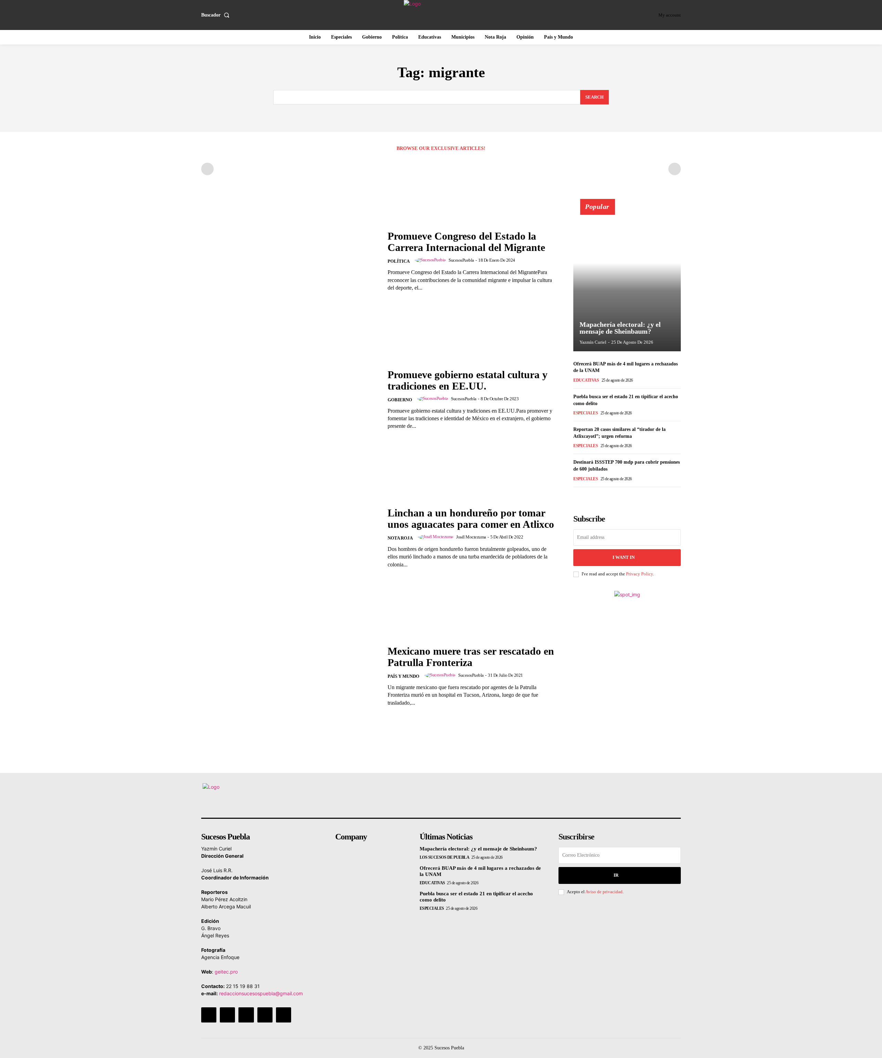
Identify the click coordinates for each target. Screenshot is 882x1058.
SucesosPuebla (461, 260)
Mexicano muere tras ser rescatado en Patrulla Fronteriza (471, 656)
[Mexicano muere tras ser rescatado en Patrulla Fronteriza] (290, 676)
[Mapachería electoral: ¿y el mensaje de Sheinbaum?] (627, 278)
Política (399, 261)
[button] (216, 15)
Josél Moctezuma (471, 537)
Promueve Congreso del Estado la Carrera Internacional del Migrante (466, 241)
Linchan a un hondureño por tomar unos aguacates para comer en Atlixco (471, 518)
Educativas (586, 380)
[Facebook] (208, 1014)
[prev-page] (207, 169)
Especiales (585, 413)
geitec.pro (226, 972)
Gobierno (400, 399)
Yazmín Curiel (593, 342)
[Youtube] (283, 1014)
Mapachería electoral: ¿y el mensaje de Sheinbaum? (620, 328)
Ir (616, 875)
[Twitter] (265, 1014)
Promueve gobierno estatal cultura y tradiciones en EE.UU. (467, 380)
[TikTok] (246, 1014)
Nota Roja (400, 538)
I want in (624, 557)
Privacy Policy (639, 573)
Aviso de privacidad (604, 891)
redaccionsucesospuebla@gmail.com (261, 993)
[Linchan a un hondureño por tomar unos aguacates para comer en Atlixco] (290, 537)
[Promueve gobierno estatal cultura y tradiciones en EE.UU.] (290, 399)
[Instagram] (227, 1014)
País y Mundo (403, 676)
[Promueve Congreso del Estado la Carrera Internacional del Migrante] (290, 261)
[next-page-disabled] (674, 169)
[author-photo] (431, 260)
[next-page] (588, 496)
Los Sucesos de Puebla (445, 857)
